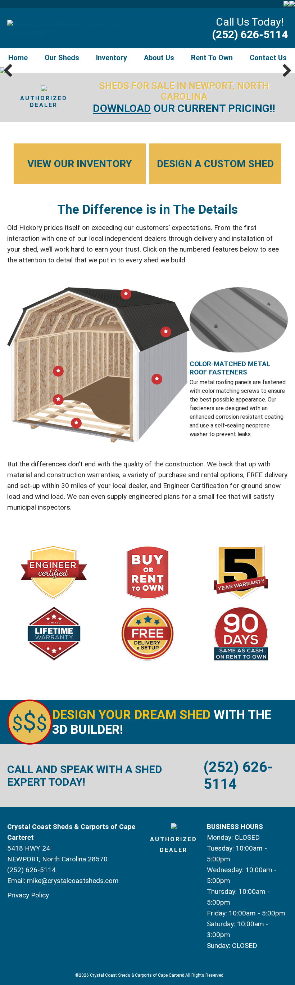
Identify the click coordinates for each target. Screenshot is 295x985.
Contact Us (268, 57)
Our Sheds (62, 57)
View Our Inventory (79, 164)
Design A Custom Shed (215, 164)
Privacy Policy (28, 895)
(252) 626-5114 (250, 34)
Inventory (111, 57)
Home (18, 57)
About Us (159, 57)
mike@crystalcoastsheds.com (73, 881)
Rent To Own (212, 57)
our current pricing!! (184, 108)
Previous (11, 70)
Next (284, 70)
